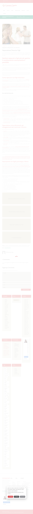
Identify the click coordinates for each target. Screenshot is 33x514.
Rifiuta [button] (17, 496)
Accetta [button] (10, 496)
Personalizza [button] (23, 496)
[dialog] (16, 493)
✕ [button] (25, 487)
